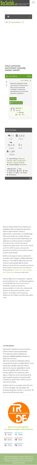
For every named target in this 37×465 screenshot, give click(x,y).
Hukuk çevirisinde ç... (16, 22)
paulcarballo (23, 164)
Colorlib (30, 461)
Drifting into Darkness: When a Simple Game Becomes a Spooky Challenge (16, 160)
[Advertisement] (18, 44)
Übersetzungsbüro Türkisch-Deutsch (20, 429)
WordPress (22, 463)
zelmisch (18, 108)
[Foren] (7, 22)
